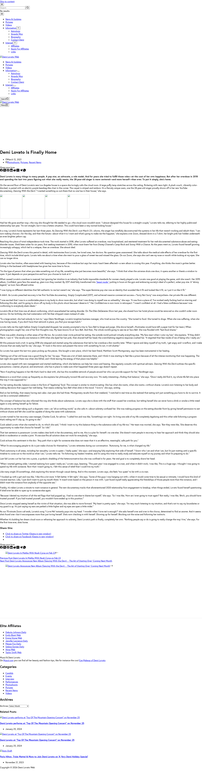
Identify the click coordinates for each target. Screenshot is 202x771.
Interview (9, 678)
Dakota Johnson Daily (15, 632)
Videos (8, 693)
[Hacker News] (18, 170)
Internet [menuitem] (9, 42)
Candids (9, 673)
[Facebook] (1, 170)
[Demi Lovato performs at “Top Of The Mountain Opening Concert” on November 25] (40, 717)
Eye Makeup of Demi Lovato (92, 660)
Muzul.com (8, 660)
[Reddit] (14, 170)
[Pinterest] (8, 170)
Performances (11, 681)
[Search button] (27, 7)
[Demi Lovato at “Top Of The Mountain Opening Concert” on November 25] (35, 734)
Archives (4, 705)
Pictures (24, 162)
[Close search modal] (2, 4)
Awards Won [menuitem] (17, 34)
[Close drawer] (2, 14)
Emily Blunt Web (13, 635)
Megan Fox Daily (13, 643)
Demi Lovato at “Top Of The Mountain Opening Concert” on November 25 (37, 739)
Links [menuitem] (13, 51)
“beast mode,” (102, 282)
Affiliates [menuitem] (15, 45)
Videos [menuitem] (8, 24)
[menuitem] (18, 28)
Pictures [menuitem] (9, 22)
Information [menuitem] (10, 27)
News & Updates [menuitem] (13, 19)
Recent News (35, 162)
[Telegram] (21, 170)
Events (8, 676)
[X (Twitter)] (5, 170)
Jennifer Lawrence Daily (16, 640)
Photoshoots (13, 162)
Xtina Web (10, 649)
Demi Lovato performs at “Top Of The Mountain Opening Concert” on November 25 (42, 723)
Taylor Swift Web (13, 652)
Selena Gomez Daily (14, 646)
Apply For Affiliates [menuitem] (20, 48)
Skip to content (7, 1)
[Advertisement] (101, 127)
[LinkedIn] (11, 170)
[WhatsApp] (24, 170)
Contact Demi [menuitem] (17, 39)
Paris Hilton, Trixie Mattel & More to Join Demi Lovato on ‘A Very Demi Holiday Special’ (44, 756)
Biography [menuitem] (16, 36)
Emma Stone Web (13, 638)
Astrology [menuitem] (15, 31)
